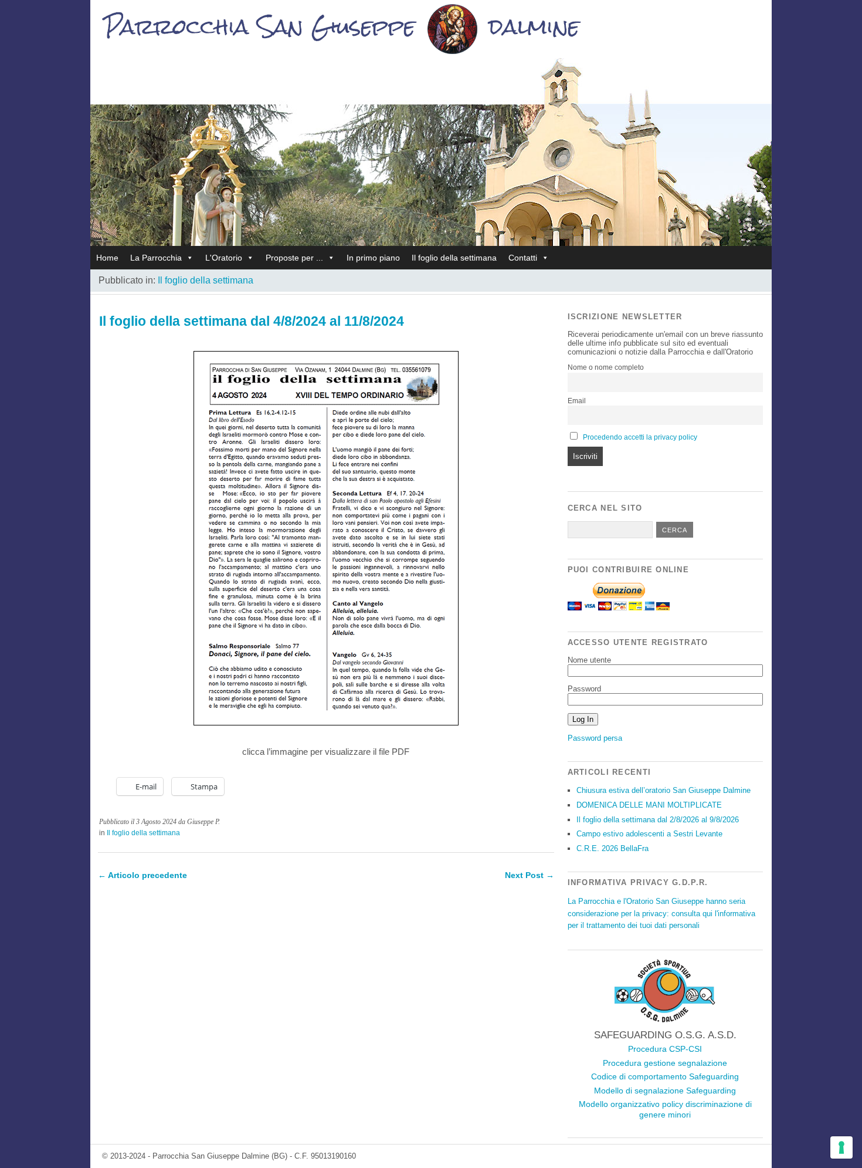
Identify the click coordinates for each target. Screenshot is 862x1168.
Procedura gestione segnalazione (665, 1063)
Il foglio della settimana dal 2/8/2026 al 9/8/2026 (657, 819)
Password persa (595, 738)
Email (577, 400)
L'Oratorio (223, 257)
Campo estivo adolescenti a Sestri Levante (649, 833)
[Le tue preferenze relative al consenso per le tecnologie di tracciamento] (841, 1147)
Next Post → (529, 875)
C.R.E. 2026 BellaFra (612, 848)
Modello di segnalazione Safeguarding (665, 1090)
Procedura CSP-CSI (665, 1049)
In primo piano (373, 257)
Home (107, 257)
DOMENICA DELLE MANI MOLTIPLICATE (649, 805)
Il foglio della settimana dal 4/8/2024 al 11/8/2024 (251, 321)
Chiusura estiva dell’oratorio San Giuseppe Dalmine (663, 790)
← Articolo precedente (142, 875)
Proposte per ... (294, 257)
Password (584, 688)
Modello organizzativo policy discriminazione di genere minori (665, 1109)
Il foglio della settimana (454, 257)
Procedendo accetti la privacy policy (640, 437)
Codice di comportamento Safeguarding (665, 1076)
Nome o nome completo (606, 367)
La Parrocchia (156, 257)
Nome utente (589, 660)
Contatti (522, 257)
